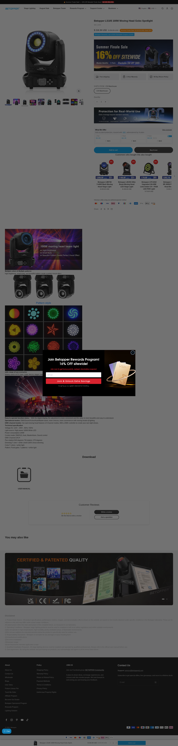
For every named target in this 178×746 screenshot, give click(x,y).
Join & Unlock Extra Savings (73, 381)
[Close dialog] (133, 352)
